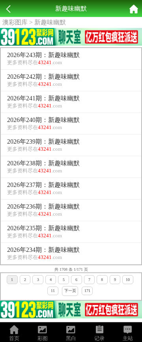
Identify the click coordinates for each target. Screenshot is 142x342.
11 (53, 290)
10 (128, 279)
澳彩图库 (15, 22)
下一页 (70, 290)
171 (87, 290)
